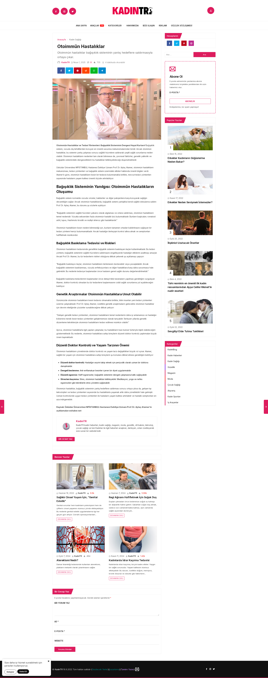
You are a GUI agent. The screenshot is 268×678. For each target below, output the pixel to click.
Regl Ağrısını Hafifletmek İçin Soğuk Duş (133, 497)
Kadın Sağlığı (174, 361)
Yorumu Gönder (65, 649)
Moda (170, 379)
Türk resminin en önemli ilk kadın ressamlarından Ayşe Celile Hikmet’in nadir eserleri (190, 287)
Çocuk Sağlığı (174, 385)
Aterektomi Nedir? (67, 560)
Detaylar (10, 672)
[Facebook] (55, 11)
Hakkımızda (132, 25)
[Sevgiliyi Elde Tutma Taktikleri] (190, 311)
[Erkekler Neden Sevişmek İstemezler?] (190, 182)
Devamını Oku (64, 519)
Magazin (171, 373)
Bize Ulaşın (149, 25)
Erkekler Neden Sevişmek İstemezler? (190, 202)
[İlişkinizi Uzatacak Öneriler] (190, 222)
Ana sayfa (81, 25)
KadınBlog (172, 349)
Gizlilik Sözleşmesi (181, 25)
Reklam (163, 25)
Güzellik (171, 367)
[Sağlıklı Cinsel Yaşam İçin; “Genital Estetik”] (81, 476)
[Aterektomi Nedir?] (81, 539)
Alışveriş (171, 390)
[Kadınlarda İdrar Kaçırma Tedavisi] (133, 539)
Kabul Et (23, 671)
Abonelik (190, 101)
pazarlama (114, 669)
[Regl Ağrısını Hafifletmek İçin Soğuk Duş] (133, 476)
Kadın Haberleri (175, 355)
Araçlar (94, 25)
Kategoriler (115, 25)
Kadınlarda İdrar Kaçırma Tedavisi (129, 560)
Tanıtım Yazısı (127, 669)
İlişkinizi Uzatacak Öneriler (183, 242)
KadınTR (65, 62)
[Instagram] (64, 11)
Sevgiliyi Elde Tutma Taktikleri (186, 331)
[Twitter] (72, 11)
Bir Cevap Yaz (65, 439)
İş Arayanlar (173, 402)
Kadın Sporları (174, 396)
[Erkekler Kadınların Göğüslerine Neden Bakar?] (190, 138)
